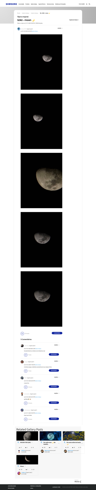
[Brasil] (11, 4)
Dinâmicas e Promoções (60, 4)
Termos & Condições (35, 486)
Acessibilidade (12, 486)
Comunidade (21, 4)
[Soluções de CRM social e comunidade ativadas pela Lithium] (78, 481)
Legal (31, 488)
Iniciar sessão (82, 4)
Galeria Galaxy (34, 4)
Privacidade (11, 488)
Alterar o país (56, 487)
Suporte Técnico (41, 4)
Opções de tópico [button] (73, 20)
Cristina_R (23, 472)
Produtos (27, 4)
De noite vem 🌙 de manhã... (49, 443)
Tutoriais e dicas (50, 4)
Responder (54, 354)
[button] (59, 28)
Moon (22, 466)
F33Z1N (23, 450)
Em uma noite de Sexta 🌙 (74, 443)
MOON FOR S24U (25, 442)
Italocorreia (47, 450)
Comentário (57, 333)
